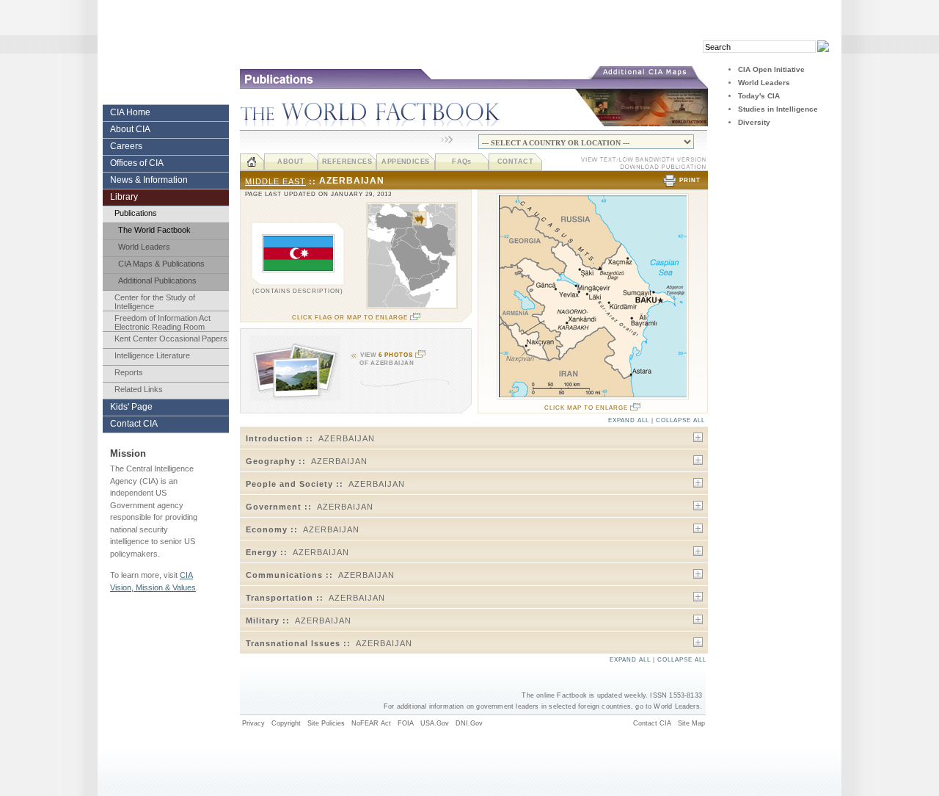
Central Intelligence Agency (166, 59)
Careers (126, 146)
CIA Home (130, 112)
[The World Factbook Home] (252, 161)
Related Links (138, 389)
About (290, 161)
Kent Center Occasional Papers (170, 338)
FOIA (406, 723)
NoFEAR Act (371, 723)
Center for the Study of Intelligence (154, 302)
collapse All (680, 420)
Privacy (253, 723)
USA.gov (434, 723)
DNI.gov (469, 723)
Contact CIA (134, 424)
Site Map (691, 723)
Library (124, 197)
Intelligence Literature (152, 355)
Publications (135, 213)
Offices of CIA (137, 163)
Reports (128, 372)
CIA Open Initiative (771, 69)
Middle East (275, 181)
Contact (515, 161)
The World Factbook (154, 229)
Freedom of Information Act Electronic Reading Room (162, 322)
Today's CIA (759, 96)
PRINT (690, 180)
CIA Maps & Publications (161, 263)
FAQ (462, 161)
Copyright (286, 723)
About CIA (130, 129)
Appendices (405, 161)
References (347, 161)
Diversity (754, 122)
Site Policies (326, 723)
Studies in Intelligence (778, 109)
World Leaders (144, 246)
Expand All (628, 420)
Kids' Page (131, 407)
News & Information (149, 180)
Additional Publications (157, 280)
